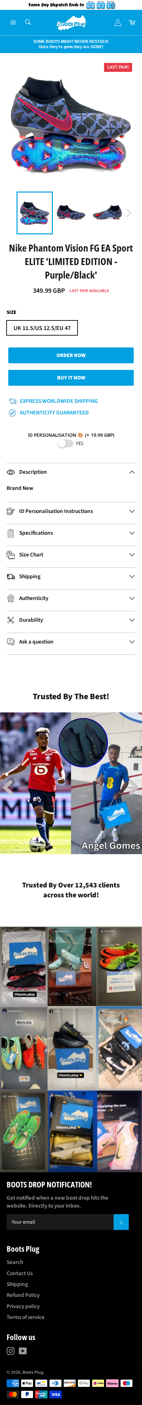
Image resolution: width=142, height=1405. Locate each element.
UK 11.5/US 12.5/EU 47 (42, 328)
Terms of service (26, 1317)
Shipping (17, 1284)
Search (15, 1262)
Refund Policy (23, 1295)
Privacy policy (23, 1306)
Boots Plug (32, 1372)
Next (3, 44)
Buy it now (71, 377)
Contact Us (20, 1273)
